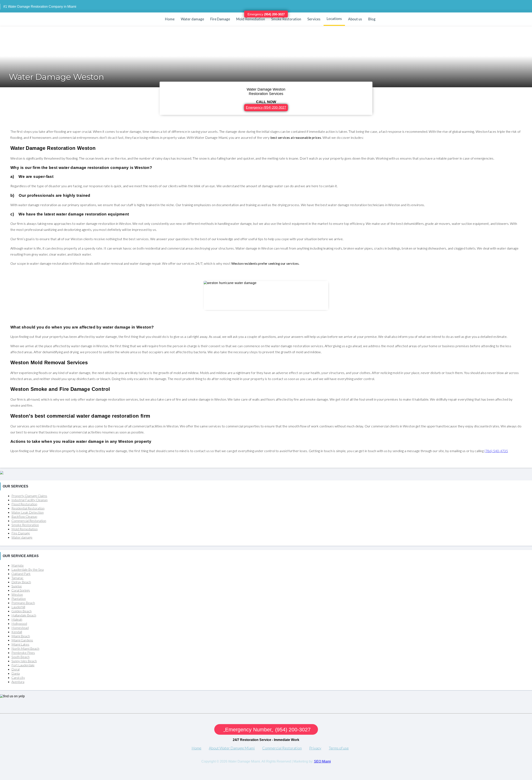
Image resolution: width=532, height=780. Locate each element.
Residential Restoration (27, 508)
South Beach (20, 657)
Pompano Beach (23, 603)
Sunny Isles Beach (24, 661)
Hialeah (16, 619)
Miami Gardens (22, 640)
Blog (372, 19)
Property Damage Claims (29, 496)
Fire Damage (220, 19)
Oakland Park (21, 574)
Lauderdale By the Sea (27, 569)
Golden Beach (21, 611)
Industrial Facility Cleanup (29, 500)
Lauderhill (18, 607)
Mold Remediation (250, 19)
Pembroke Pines (23, 653)
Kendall (16, 632)
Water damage (192, 19)
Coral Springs (20, 590)
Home (170, 19)
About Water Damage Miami (232, 748)
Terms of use (339, 748)
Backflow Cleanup (24, 516)
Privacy (315, 748)
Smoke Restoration (286, 19)
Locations (334, 18)
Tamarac (17, 578)
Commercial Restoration (28, 521)
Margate (17, 565)
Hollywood (19, 623)
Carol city (18, 677)
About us (355, 19)
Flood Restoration (24, 504)
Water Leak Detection (27, 512)
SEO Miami (322, 761)
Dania (15, 673)
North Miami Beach (25, 648)
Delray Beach (21, 582)
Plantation (18, 598)
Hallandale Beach (23, 615)
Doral (15, 669)
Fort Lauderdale (22, 665)
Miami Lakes (20, 644)
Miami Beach (20, 636)
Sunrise (16, 586)
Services (313, 19)
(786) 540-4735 (496, 451)
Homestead (20, 628)
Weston (17, 594)
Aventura (17, 682)
